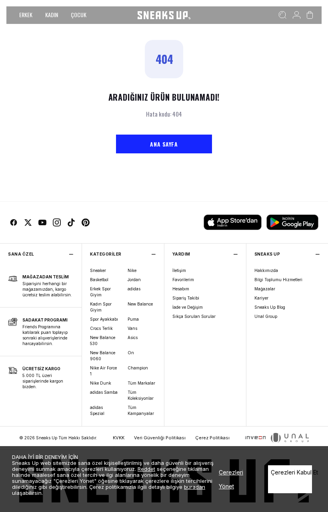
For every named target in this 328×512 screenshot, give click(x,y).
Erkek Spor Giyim (100, 291)
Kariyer (261, 298)
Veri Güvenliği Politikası (160, 438)
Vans (132, 328)
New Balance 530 (102, 340)
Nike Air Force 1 (103, 370)
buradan (194, 487)
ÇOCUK (78, 14)
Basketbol (99, 279)
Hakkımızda (266, 270)
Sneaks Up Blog (269, 307)
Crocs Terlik (101, 328)
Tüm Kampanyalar (141, 410)
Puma (133, 319)
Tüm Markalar (141, 383)
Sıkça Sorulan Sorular (194, 316)
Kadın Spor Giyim (101, 307)
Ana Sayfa (164, 144)
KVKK (118, 438)
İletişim (179, 270)
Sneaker (98, 270)
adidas (134, 288)
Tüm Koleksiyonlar (141, 395)
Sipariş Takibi (185, 298)
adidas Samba (104, 392)
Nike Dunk (100, 383)
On (131, 352)
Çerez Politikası (212, 438)
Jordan (134, 279)
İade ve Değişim (187, 307)
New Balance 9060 (102, 355)
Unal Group (265, 316)
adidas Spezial (97, 410)
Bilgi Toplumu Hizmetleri (278, 279)
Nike (132, 270)
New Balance (140, 304)
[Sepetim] (309, 15)
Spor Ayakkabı (104, 319)
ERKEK (25, 14)
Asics (133, 337)
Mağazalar (264, 288)
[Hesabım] (296, 15)
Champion (138, 367)
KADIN (51, 14)
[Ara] (282, 15)
